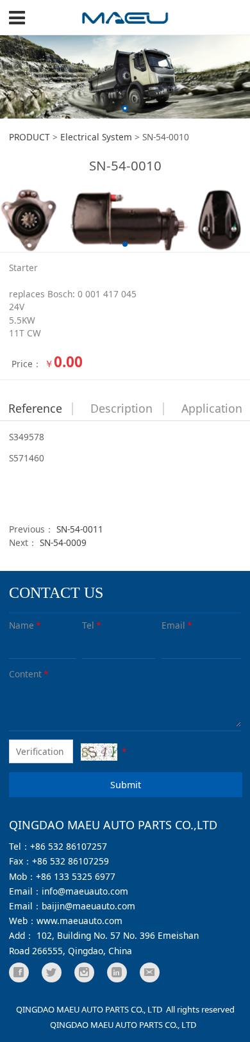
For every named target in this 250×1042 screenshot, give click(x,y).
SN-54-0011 (79, 529)
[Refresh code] (99, 752)
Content (29, 674)
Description (121, 408)
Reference (35, 408)
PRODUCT (29, 137)
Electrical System (96, 137)
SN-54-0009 (63, 542)
